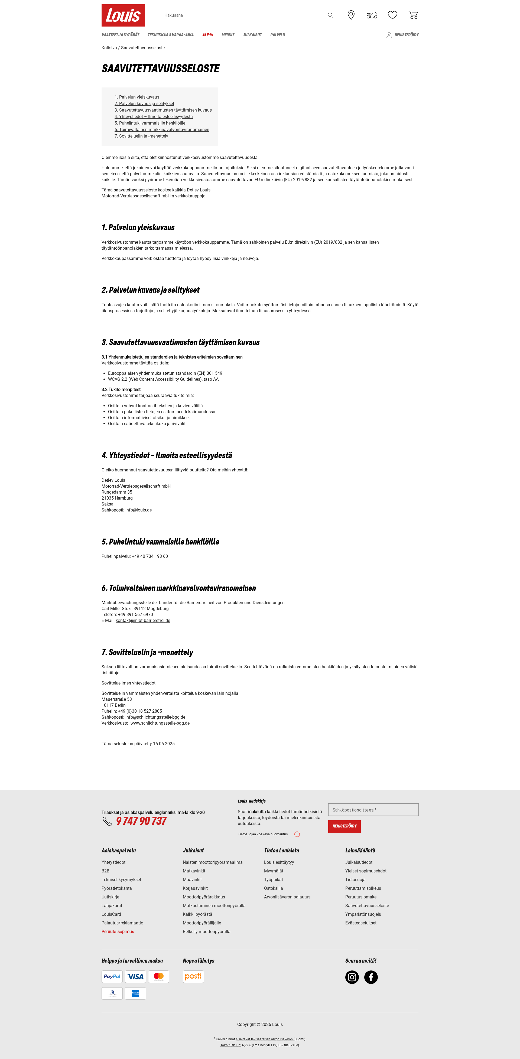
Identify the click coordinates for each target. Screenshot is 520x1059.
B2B (105, 871)
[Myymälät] (351, 15)
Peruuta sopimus (118, 931)
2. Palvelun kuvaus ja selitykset (144, 103)
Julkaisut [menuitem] (252, 35)
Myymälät (273, 871)
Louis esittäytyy (279, 862)
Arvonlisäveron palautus (287, 897)
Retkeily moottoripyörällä (206, 931)
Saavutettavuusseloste (367, 905)
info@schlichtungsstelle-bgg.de (155, 717)
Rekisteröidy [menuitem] (406, 35)
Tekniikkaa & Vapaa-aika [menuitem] (171, 35)
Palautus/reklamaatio (122, 923)
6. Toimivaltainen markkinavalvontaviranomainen (162, 129)
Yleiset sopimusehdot (365, 871)
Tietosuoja (355, 879)
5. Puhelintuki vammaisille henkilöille (150, 123)
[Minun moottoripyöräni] (371, 15)
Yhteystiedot (113, 862)
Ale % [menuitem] (207, 35)
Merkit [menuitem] (228, 35)
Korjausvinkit (195, 888)
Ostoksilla (273, 888)
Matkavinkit (194, 871)
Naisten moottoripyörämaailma (213, 862)
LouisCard (111, 914)
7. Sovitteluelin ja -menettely (141, 136)
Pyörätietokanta (117, 888)
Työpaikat (273, 879)
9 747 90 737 (141, 821)
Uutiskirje (110, 897)
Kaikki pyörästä (197, 914)
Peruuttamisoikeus (363, 888)
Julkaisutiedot (358, 862)
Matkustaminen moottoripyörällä (214, 905)
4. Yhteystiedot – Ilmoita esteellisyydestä (154, 116)
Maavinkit (192, 879)
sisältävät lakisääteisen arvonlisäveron (265, 1039)
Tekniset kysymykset (121, 879)
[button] (330, 15)
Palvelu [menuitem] (277, 35)
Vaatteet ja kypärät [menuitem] (120, 35)
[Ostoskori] (413, 15)
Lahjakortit (112, 905)
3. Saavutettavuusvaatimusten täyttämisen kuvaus (163, 110)
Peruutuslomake (360, 897)
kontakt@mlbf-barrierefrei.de (143, 620)
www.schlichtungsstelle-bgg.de (160, 723)
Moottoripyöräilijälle (202, 923)
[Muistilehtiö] (392, 15)
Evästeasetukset (360, 923)
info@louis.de (138, 510)
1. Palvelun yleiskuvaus (137, 97)
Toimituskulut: (230, 1045)
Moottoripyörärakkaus (204, 897)
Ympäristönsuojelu (363, 914)
